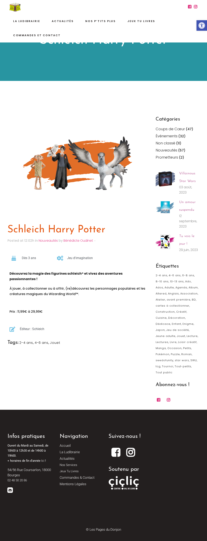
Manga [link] (161, 348)
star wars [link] (182, 360)
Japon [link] (160, 330)
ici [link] (42, 461)
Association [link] (189, 293)
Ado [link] (188, 281)
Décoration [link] (176, 318)
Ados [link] (159, 287)
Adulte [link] (169, 287)
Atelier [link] (160, 300)
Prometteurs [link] (167, 157)
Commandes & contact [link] (77, 477)
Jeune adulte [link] (165, 336)
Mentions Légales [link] (73, 484)
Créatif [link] (181, 312)
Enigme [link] (188, 324)
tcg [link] (158, 366)
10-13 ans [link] (177, 281)
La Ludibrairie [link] (70, 452)
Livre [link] (173, 342)
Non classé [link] (165, 143)
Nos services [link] (68, 465)
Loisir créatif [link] (187, 342)
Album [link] (193, 287)
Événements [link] (166, 136)
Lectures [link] (162, 342)
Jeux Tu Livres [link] (69, 471)
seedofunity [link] (164, 360)
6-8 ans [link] (188, 275)
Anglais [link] (173, 293)
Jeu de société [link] (177, 330)
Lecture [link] (192, 336)
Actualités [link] (67, 458)
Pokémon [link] (162, 354)
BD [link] (194, 300)
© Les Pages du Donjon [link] (103, 529)
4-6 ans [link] (41, 342)
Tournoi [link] (167, 366)
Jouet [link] (55, 342)
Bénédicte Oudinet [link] (78, 240)
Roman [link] (186, 354)
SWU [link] (193, 360)
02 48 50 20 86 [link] (17, 480)
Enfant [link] (176, 324)
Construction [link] (165, 312)
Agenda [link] (181, 287)
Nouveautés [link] (48, 240)
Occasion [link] (174, 348)
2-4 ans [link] (26, 342)
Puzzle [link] (175, 354)
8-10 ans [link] (162, 281)
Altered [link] (161, 293)
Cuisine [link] (161, 318)
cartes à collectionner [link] (172, 306)
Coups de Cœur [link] (170, 128)
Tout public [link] (164, 372)
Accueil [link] (65, 446)
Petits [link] (187, 348)
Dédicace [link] (163, 324)
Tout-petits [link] (183, 366)
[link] (201, 25)
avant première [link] (178, 300)
